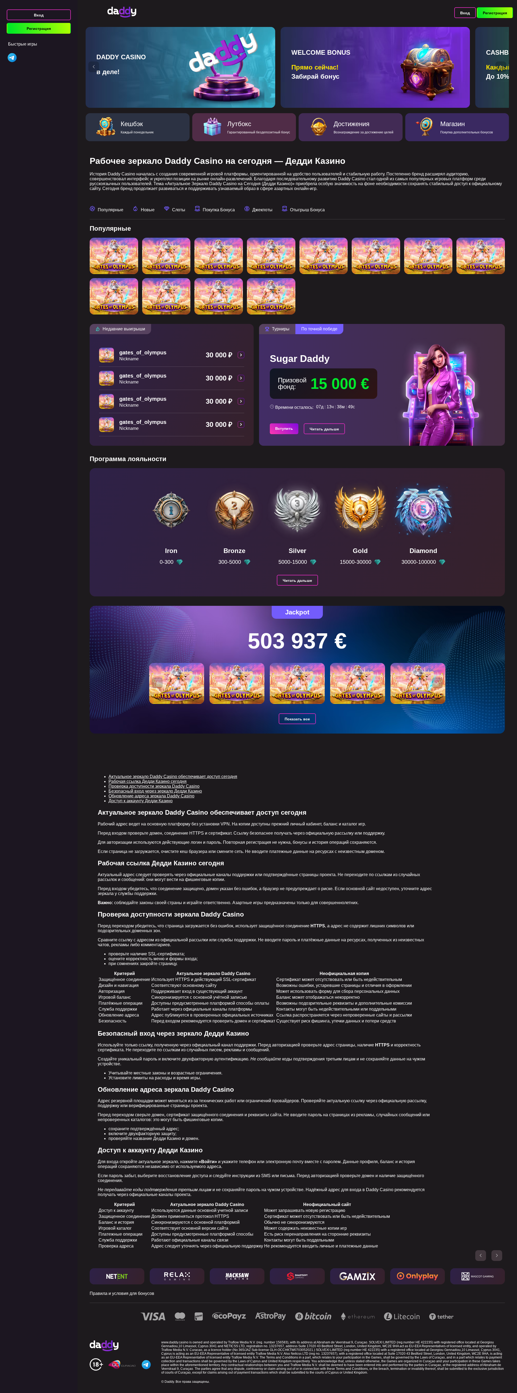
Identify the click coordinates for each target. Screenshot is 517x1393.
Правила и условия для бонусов (122, 1293)
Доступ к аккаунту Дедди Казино (141, 801)
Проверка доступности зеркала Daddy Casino (154, 786)
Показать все (297, 719)
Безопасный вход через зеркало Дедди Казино (155, 791)
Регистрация (39, 28)
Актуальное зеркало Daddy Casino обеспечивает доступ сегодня (173, 776)
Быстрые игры (22, 44)
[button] (93, 66)
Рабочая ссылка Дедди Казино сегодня (148, 781)
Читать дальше (324, 429)
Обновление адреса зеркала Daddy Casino (151, 796)
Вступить (284, 428)
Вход (39, 15)
